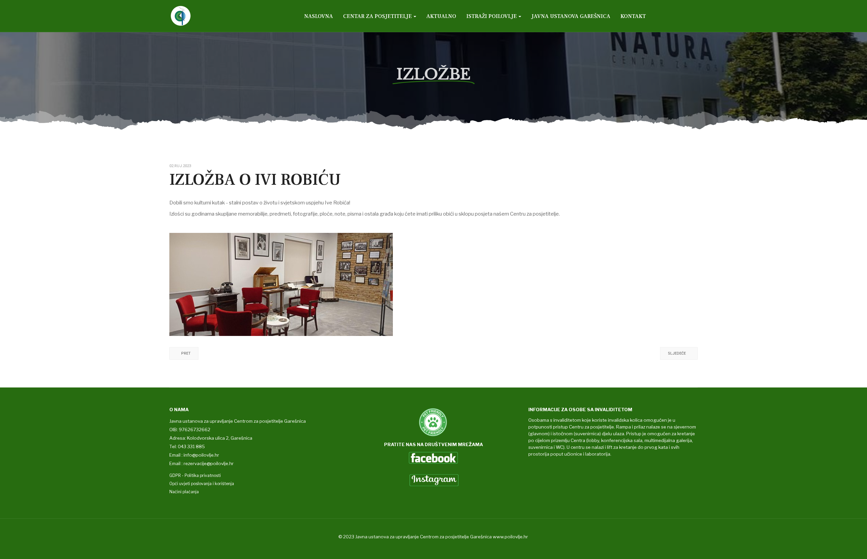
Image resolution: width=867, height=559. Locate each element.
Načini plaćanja (184, 491)
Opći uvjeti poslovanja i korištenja (201, 483)
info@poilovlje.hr (201, 455)
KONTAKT (633, 16)
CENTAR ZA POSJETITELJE (377, 16)
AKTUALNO (441, 16)
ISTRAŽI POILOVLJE (491, 16)
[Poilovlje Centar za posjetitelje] (201, 16)
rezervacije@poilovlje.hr (209, 463)
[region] (433, 68)
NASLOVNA (318, 16)
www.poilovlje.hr (510, 536)
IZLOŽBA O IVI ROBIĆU (255, 179)
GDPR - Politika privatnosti (195, 475)
